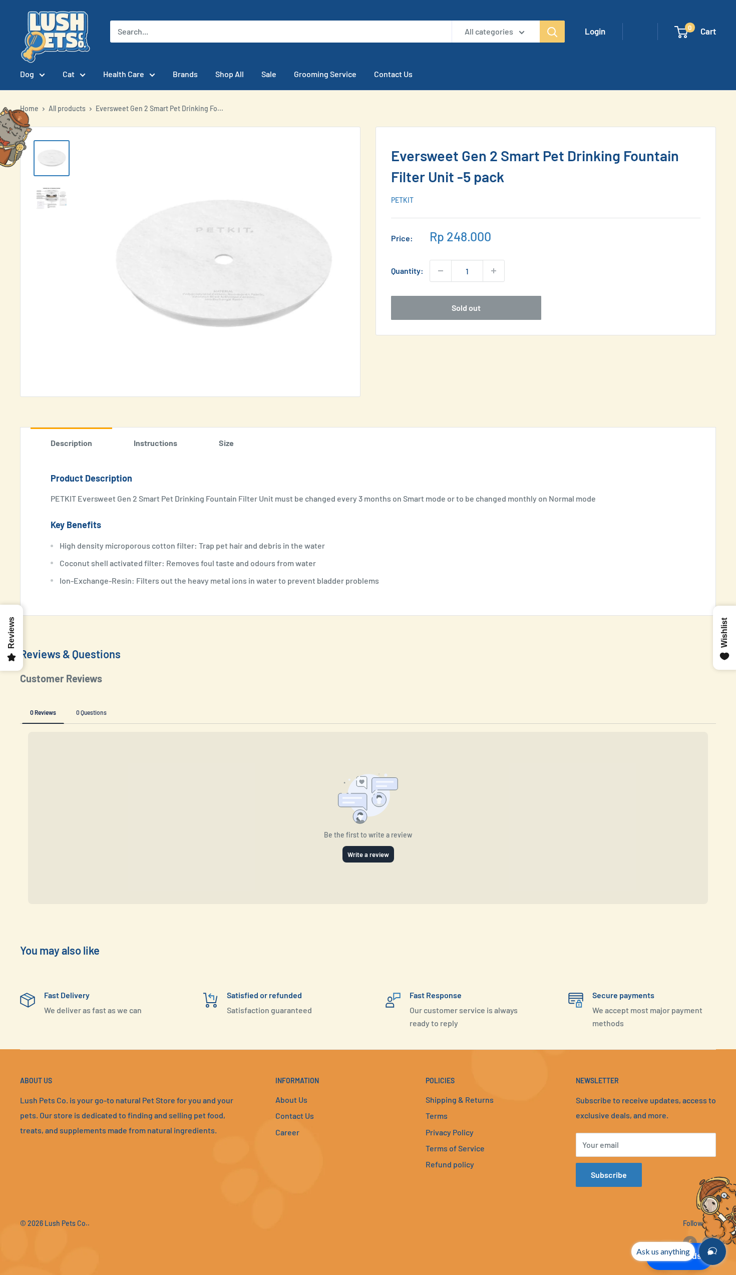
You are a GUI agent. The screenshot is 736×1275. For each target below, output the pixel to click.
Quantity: (407, 270)
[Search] (552, 32)
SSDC (55, 1243)
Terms (437, 1115)
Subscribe (609, 1174)
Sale (268, 74)
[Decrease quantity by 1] (440, 270)
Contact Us (393, 74)
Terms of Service (455, 1148)
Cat (69, 74)
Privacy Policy (450, 1132)
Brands (185, 74)
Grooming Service (325, 74)
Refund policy (450, 1164)
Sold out (466, 307)
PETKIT (402, 200)
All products (67, 108)
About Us (291, 1099)
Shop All (229, 74)
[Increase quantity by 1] (493, 270)
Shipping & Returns (460, 1099)
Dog (27, 74)
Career (287, 1132)
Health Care (123, 74)
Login (595, 31)
